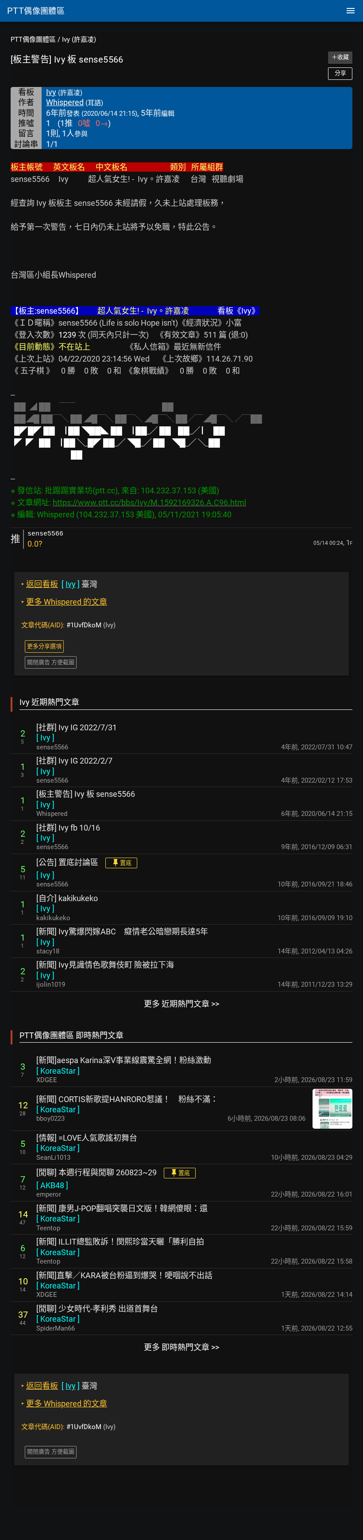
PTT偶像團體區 (33, 39)
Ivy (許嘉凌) (79, 39)
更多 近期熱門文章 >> (181, 1003)
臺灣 (59, 584)
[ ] (45, 737)
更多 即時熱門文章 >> (181, 1347)
